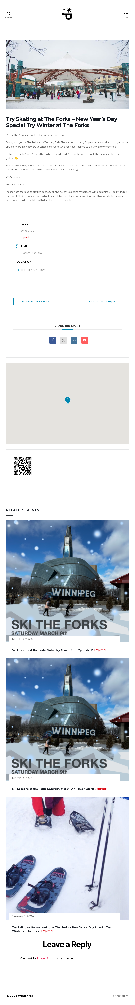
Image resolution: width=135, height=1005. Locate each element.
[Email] (84, 340)
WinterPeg (25, 995)
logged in (43, 958)
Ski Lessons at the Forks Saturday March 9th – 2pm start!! (53, 650)
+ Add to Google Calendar (34, 301)
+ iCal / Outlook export (103, 301)
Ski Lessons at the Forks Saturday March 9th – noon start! (53, 788)
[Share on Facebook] (52, 340)
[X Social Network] (63, 340)
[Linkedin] (74, 340)
